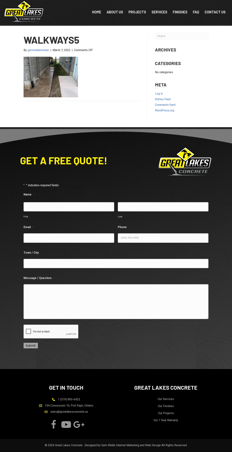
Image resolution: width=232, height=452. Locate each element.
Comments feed (165, 105)
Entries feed (163, 99)
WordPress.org (164, 110)
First (26, 216)
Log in (159, 93)
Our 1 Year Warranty (166, 420)
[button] (53, 424)
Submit (31, 345)
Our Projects (166, 413)
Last (120, 216)
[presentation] (51, 332)
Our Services (166, 399)
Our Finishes (166, 406)
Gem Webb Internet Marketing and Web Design (131, 445)
